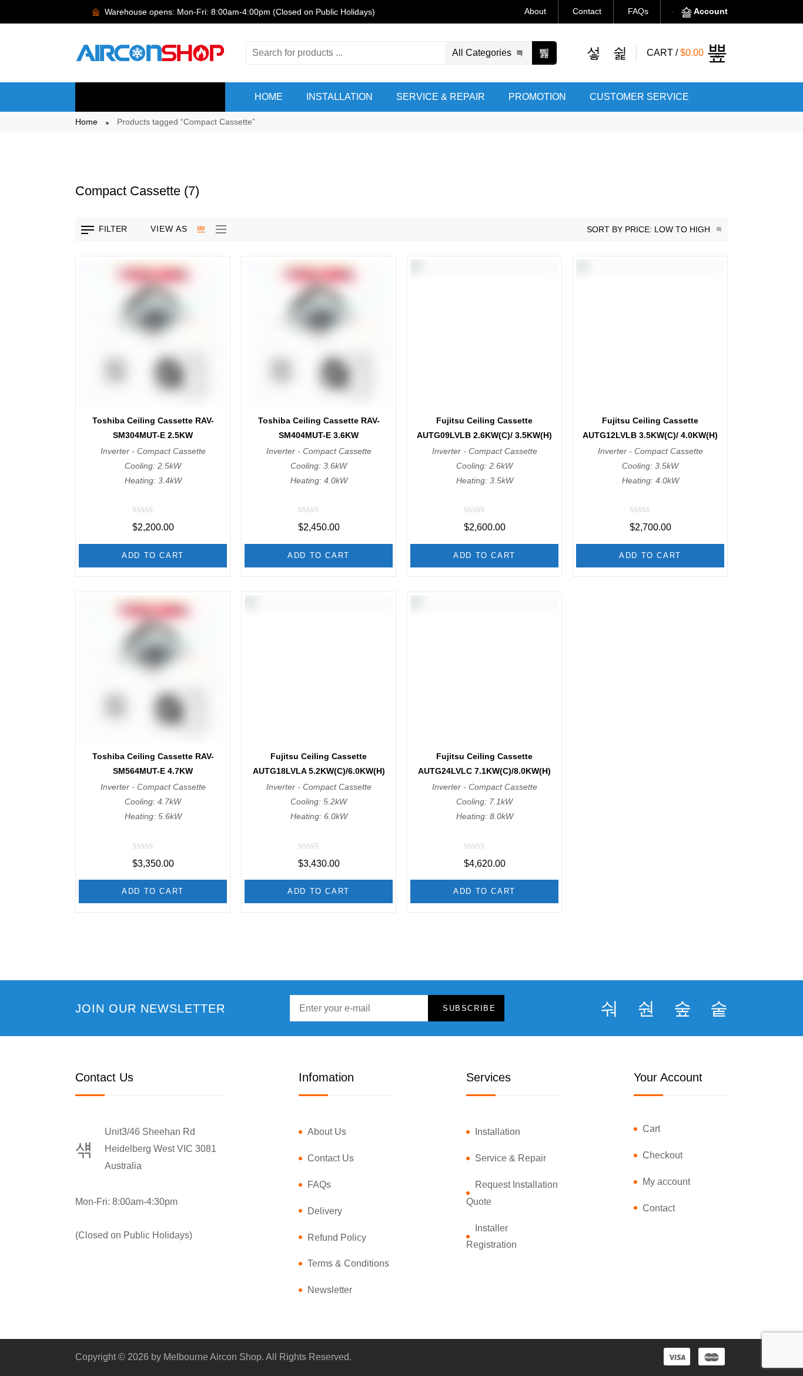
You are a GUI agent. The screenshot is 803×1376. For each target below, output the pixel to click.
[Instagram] (682, 1008)
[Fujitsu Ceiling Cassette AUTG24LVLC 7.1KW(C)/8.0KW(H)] (484, 669)
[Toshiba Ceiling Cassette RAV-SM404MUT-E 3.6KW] (319, 333)
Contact (587, 11)
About (535, 11)
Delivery (324, 1211)
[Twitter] (646, 1008)
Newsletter (329, 1290)
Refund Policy (336, 1238)
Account (711, 11)
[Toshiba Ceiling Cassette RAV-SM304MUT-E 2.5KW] (153, 333)
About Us (326, 1132)
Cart (651, 1129)
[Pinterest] (719, 1008)
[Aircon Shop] (150, 52)
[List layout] (218, 229)
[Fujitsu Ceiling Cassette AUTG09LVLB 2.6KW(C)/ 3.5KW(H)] (484, 333)
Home (86, 121)
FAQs (638, 11)
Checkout (662, 1155)
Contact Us (330, 1158)
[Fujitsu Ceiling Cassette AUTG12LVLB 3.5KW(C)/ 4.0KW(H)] (650, 333)
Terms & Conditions (348, 1263)
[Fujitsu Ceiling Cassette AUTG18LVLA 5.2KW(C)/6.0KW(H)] (319, 669)
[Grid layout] (201, 229)
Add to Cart (153, 555)
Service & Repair (510, 1158)
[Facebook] (609, 1008)
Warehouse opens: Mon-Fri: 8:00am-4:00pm (186, 11)
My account (666, 1182)
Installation (497, 1132)
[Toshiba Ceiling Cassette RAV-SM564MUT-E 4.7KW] (153, 669)
